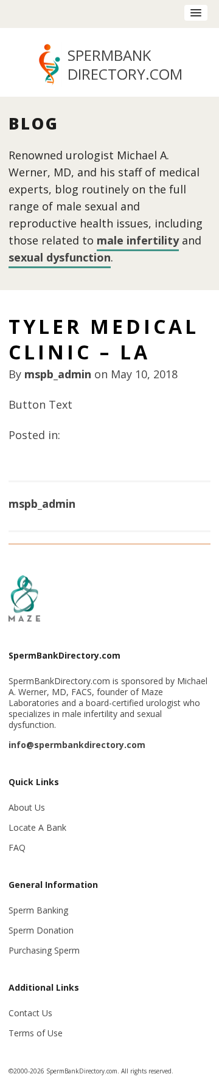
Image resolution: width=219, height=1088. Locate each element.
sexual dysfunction (60, 257)
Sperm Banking (38, 910)
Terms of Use (36, 1033)
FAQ (17, 847)
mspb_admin (57, 374)
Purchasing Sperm (44, 950)
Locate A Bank (37, 827)
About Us (27, 807)
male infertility (138, 240)
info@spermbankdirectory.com (77, 744)
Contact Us (30, 1013)
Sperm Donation (41, 930)
